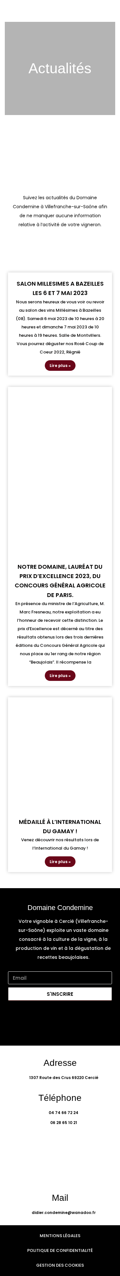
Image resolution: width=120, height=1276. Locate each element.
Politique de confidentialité (60, 1250)
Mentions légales (60, 1236)
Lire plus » (60, 365)
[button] (109, 10)
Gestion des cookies (60, 1265)
